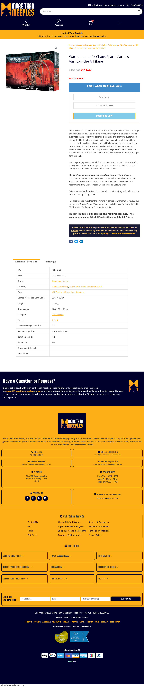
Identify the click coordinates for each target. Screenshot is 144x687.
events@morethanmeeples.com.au (108, 464)
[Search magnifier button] (139, 11)
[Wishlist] (26, 21)
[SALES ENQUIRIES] (99, 452)
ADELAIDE (66, 622)
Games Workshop (100, 45)
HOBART (90, 622)
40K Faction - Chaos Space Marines (68, 292)
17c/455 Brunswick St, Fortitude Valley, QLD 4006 (36, 478)
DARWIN (81, 622)
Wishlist (26, 25)
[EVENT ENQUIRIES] (99, 461)
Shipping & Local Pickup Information (117, 233)
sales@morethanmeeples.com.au (107, 455)
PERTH (74, 622)
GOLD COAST (115, 622)
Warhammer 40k (116, 45)
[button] (119, 23)
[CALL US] (32, 452)
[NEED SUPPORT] (29, 461)
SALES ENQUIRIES (109, 451)
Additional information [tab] (26, 261)
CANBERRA (45, 622)
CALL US (38, 451)
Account (59, 25)
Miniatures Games (83, 45)
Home (71, 45)
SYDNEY (37, 622)
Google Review (112, 498)
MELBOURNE (56, 622)
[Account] (59, 21)
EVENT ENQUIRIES (109, 461)
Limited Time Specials (72, 33)
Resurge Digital (85, 626)
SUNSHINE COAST (101, 622)
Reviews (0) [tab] (50, 261)
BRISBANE (28, 622)
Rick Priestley (57, 314)
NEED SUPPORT (38, 461)
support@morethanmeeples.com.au (22, 391)
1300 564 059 (36, 455)
